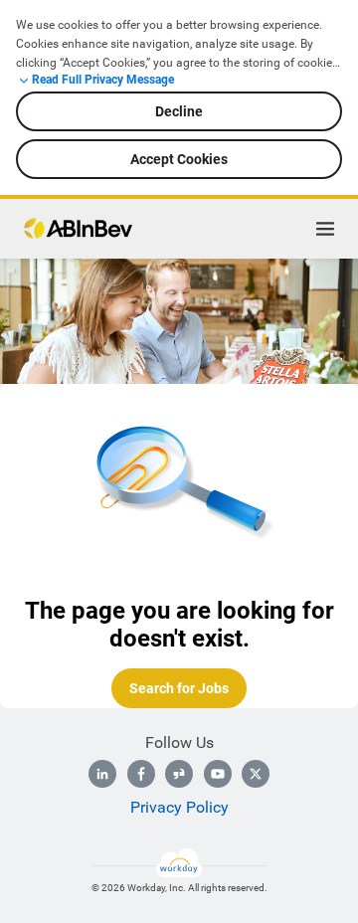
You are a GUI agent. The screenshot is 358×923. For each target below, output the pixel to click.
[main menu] (325, 229)
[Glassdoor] (179, 774)
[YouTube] (218, 774)
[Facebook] (141, 774)
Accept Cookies (179, 159)
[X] (255, 774)
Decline (179, 111)
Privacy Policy (179, 807)
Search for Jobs (179, 688)
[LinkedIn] (102, 774)
